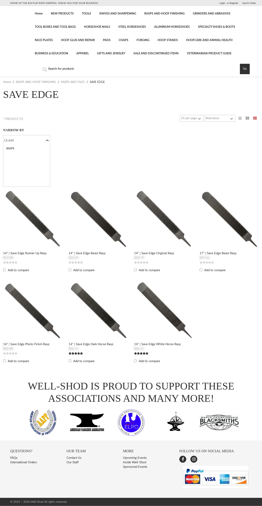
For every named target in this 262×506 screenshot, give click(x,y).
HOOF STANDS (168, 40)
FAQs (14, 457)
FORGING (143, 40)
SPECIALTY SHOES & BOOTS (216, 27)
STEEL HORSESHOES (132, 27)
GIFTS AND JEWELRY (111, 53)
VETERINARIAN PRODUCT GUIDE (209, 53)
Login (222, 3)
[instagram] (193, 459)
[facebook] (182, 459)
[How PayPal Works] (215, 487)
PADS (107, 40)
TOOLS (86, 13)
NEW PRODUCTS (62, 13)
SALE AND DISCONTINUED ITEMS (156, 53)
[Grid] (255, 118)
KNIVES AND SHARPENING (117, 13)
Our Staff (73, 462)
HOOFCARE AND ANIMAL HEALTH (209, 40)
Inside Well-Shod (134, 462)
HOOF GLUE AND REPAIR (78, 40)
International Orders (23, 462)
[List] (240, 118)
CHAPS (123, 40)
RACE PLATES (44, 40)
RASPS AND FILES (73, 82)
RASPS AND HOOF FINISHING (164, 13)
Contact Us (74, 457)
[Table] (247, 118)
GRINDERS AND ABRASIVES (211, 13)
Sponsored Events (135, 466)
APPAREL (82, 53)
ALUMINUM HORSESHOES (172, 27)
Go (245, 68)
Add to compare (18, 270)
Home (39, 13)
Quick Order (249, 3)
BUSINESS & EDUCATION (51, 53)
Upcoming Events (135, 457)
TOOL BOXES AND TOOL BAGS (55, 27)
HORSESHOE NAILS (97, 27)
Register (234, 3)
